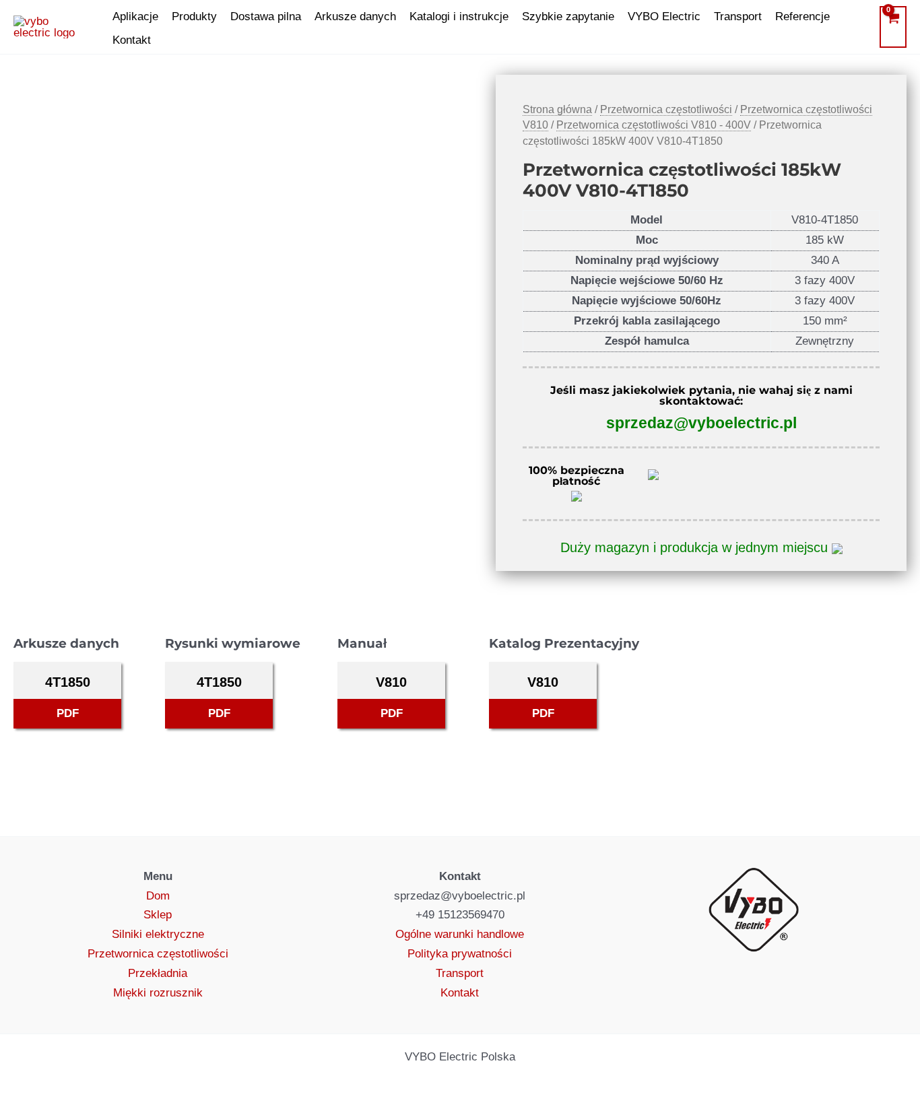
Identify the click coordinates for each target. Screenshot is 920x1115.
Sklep (157, 914)
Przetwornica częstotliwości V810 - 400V (653, 125)
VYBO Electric (664, 16)
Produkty (194, 16)
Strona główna (557, 109)
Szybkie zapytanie (568, 16)
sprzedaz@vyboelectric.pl (701, 423)
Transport (738, 16)
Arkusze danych (355, 16)
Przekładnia (157, 973)
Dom (158, 895)
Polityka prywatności (459, 953)
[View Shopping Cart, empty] (893, 27)
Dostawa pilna (265, 16)
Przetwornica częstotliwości (666, 109)
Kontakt (131, 40)
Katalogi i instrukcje (458, 16)
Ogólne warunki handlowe (459, 934)
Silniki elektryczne (158, 934)
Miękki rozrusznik (158, 992)
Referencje (802, 16)
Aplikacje (135, 16)
